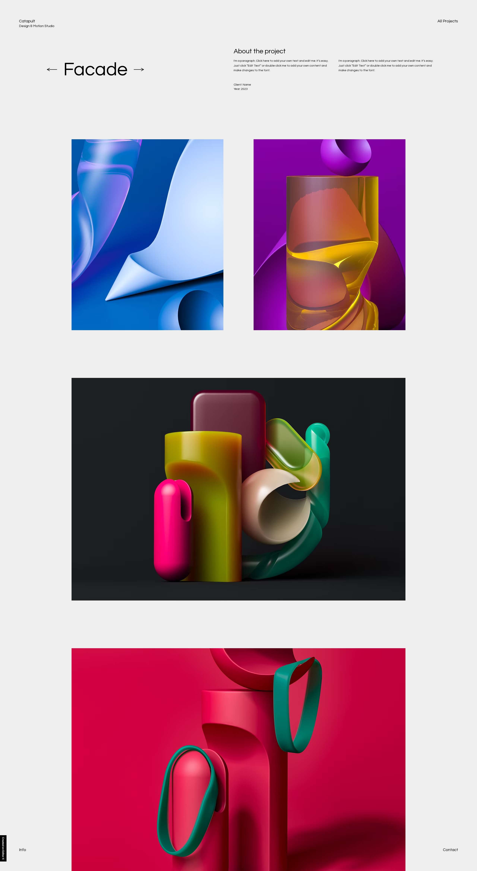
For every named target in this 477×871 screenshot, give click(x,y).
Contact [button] (450, 850)
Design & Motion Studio (36, 26)
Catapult (27, 21)
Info (22, 850)
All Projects (447, 21)
